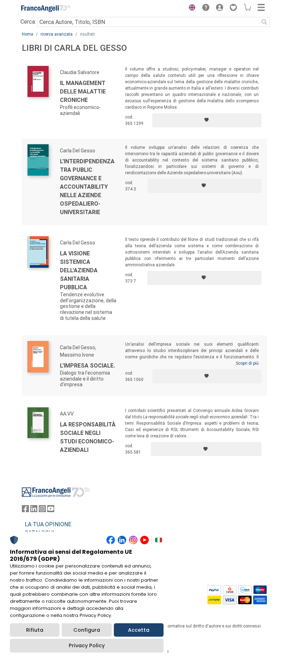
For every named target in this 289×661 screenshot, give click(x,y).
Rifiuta (34, 629)
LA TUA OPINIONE (48, 524)
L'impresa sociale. (87, 365)
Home (27, 34)
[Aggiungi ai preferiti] (207, 120)
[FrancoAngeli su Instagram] (42, 510)
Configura (86, 629)
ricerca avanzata (57, 34)
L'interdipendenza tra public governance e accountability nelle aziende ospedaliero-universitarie (87, 187)
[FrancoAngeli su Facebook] (25, 510)
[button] (190, 8)
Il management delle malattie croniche (83, 91)
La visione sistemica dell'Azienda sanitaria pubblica (79, 270)
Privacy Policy (87, 645)
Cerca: (28, 21)
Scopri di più (247, 363)
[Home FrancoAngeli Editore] (45, 8)
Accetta (138, 629)
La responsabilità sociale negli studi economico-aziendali (88, 437)
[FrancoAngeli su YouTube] (50, 510)
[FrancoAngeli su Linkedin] (33, 510)
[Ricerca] (264, 22)
